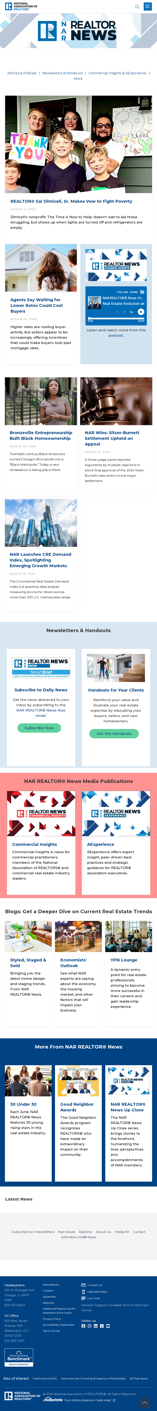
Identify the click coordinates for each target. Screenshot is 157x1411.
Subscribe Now (39, 728)
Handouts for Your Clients (116, 690)
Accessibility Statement (58, 1324)
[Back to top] (145, 1403)
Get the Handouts (114, 733)
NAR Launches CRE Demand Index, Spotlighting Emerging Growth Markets (40, 560)
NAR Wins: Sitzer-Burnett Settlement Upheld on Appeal (112, 438)
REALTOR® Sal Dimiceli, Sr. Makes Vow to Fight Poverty (71, 201)
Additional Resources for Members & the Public (59, 1310)
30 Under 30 (23, 1104)
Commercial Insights (34, 844)
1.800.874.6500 (97, 1291)
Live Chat (93, 1298)
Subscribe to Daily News (41, 689)
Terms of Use (51, 1330)
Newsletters (51, 1284)
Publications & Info (45, 1378)
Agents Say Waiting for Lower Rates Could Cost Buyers (36, 305)
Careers (48, 1290)
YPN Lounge (123, 960)
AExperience (100, 844)
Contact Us (94, 1285)
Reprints (48, 1302)
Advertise (49, 1296)
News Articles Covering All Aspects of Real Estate (93, 1378)
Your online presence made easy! (89, 1400)
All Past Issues (139, 1378)
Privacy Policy (52, 1318)
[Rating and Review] (18, 1365)
